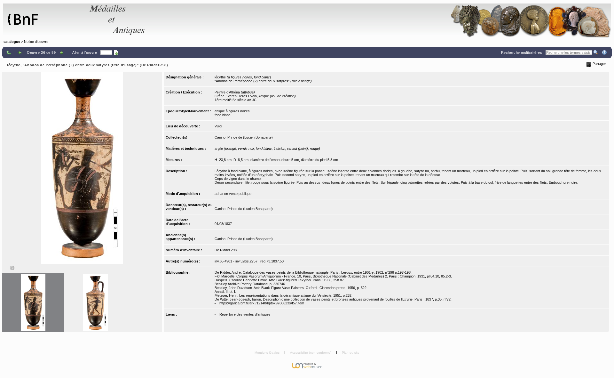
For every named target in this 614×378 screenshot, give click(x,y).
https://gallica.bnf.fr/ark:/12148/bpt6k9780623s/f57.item (261, 303)
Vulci (218, 126)
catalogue (12, 42)
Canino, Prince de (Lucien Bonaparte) (244, 137)
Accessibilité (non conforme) (311, 352)
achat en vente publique (233, 194)
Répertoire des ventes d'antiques (245, 314)
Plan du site (350, 352)
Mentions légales (267, 352)
